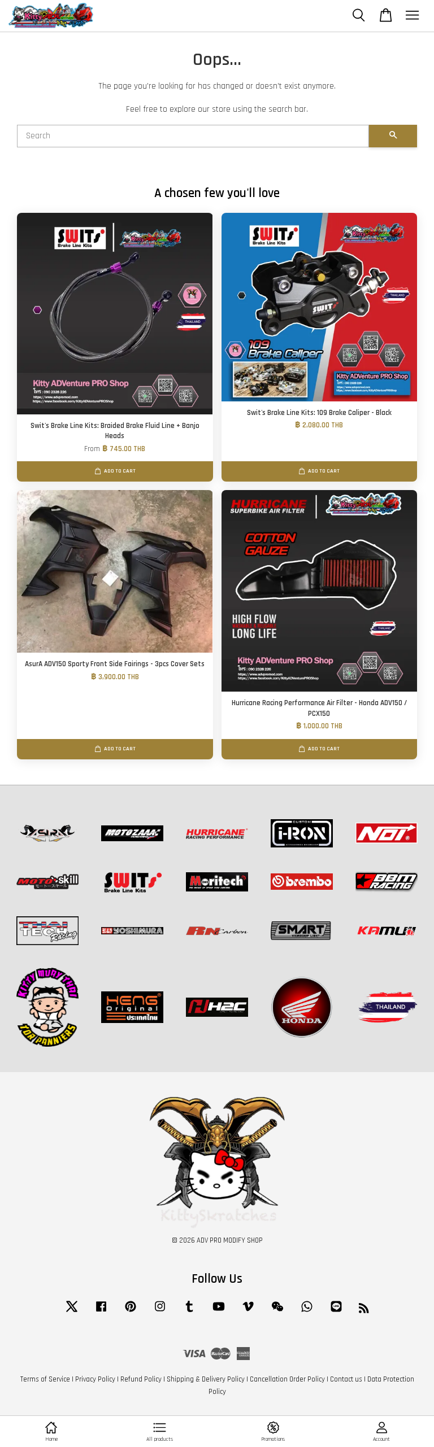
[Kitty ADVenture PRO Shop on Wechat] (277, 1312)
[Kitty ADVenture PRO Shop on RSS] (364, 1310)
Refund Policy (141, 1379)
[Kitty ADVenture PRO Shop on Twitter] (72, 1312)
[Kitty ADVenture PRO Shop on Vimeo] (248, 1312)
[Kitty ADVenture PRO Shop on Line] (336, 1312)
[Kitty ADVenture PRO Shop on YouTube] (219, 1312)
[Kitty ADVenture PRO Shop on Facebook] (101, 1312)
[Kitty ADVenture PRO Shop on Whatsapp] (307, 1312)
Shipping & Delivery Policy (206, 1379)
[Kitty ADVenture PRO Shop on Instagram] (160, 1312)
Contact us (346, 1379)
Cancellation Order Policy (287, 1379)
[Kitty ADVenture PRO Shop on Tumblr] (189, 1312)
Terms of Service (45, 1379)
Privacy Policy (95, 1379)
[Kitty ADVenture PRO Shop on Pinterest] (130, 1312)
